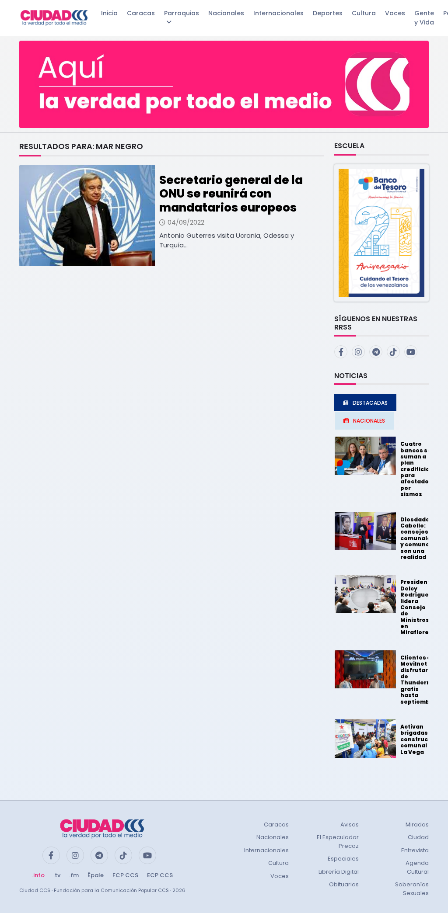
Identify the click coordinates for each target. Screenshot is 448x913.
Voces (395, 13)
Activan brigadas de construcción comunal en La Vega (420, 739)
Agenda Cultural (417, 867)
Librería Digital (338, 872)
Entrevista (415, 850)
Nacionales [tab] (369, 420)
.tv (56, 875)
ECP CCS (160, 875)
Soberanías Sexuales (412, 888)
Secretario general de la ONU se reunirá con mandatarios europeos (231, 193)
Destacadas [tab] (370, 402)
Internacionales (278, 13)
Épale (96, 875)
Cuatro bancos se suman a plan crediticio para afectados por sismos (416, 469)
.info (38, 875)
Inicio (109, 13)
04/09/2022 (186, 222)
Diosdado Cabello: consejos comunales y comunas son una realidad (417, 538)
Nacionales (226, 13)
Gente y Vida (424, 18)
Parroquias (181, 13)
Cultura (364, 13)
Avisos (349, 824)
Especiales (343, 858)
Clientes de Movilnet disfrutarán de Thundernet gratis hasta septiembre (418, 679)
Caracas (141, 13)
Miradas (417, 824)
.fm (74, 875)
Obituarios (344, 884)
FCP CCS (125, 875)
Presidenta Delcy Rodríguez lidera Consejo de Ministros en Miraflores (417, 607)
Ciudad (418, 837)
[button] (381, 232)
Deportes (328, 13)
